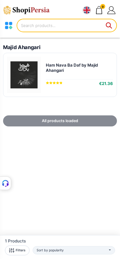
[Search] (109, 25)
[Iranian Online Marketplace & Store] (29, 10)
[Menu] (8, 25)
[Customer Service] (5, 183)
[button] (111, 10)
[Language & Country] (86, 10)
